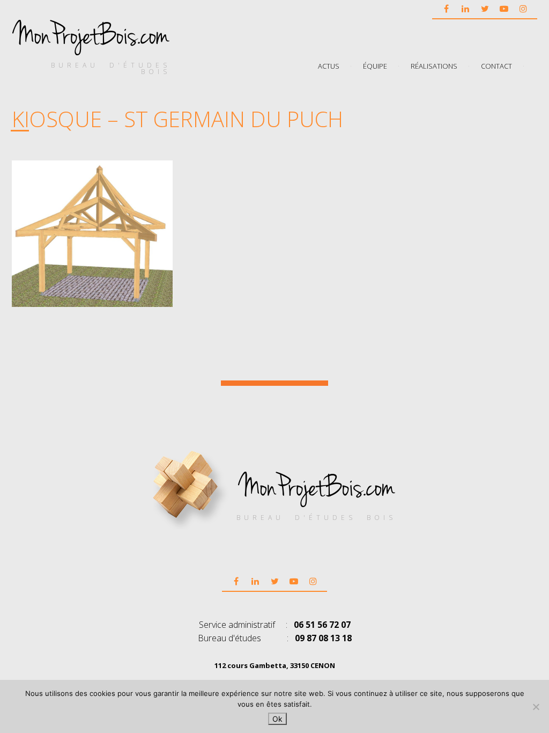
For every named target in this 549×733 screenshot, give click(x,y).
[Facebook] (446, 8)
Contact (496, 65)
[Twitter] (484, 8)
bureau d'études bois (110, 68)
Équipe (375, 65)
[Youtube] (504, 8)
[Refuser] (535, 706)
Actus (328, 65)
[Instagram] (523, 8)
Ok (277, 718)
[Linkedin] (465, 8)
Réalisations (434, 65)
